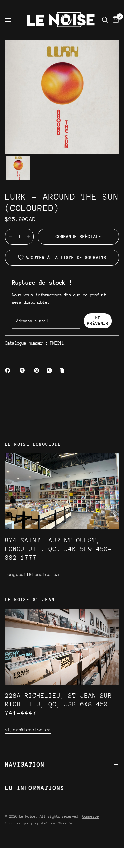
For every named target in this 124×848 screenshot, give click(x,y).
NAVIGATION (25, 764)
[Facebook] (9, 370)
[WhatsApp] (51, 370)
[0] (114, 20)
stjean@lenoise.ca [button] (28, 729)
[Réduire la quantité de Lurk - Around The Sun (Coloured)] (10, 236)
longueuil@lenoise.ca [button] (32, 574)
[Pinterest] (38, 370)
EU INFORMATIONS (34, 787)
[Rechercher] (105, 20)
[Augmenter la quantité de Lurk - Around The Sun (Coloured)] (28, 236)
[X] (23, 370)
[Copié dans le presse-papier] (63, 370)
